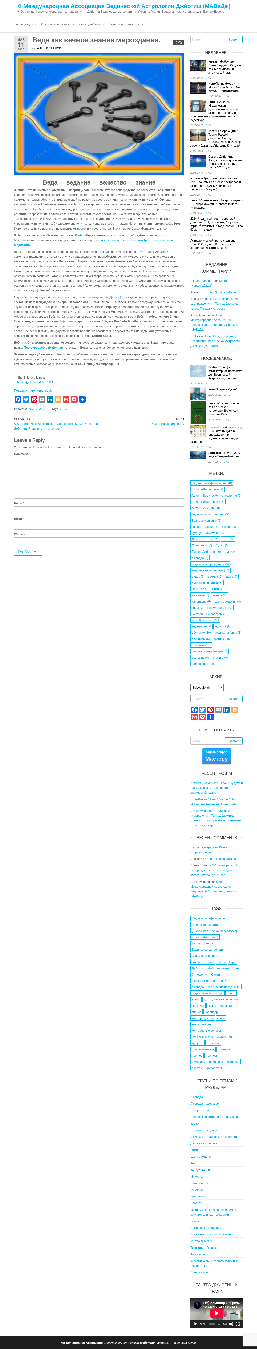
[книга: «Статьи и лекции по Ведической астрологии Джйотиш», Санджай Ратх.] (198, 412)
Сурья (222, 545)
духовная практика (207, 582)
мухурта (223, 626)
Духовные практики (203, 1143)
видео (198, 576)
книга (197, 607)
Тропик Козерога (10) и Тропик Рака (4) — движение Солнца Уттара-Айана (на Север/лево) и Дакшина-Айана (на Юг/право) (215, 138)
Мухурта (196, 1176)
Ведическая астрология (211, 514)
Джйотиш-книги (205, 539)
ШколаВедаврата (202, 280)
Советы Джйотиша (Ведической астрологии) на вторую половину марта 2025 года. (225, 161)
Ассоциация (24, 24)
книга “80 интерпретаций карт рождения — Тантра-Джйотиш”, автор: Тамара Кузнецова (216, 203)
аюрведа (200, 558)
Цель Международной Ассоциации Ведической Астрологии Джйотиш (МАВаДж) (215, 341)
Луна (228, 539)
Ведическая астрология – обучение (214, 1116)
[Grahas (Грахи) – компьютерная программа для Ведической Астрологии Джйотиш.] (198, 371)
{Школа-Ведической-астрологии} (216, 495)
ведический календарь (210, 570)
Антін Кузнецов (49, 48)
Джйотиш (215, 533)
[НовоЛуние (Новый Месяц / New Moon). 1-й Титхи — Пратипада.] (198, 87)
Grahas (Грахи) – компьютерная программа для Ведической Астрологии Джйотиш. (225, 372)
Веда (63, 409)
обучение (201, 632)
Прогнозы (197, 1203)
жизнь (219, 589)
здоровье (200, 595)
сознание (200, 657)
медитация (201, 626)
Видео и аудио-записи (124, 24)
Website (19, 534)
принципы (201, 639)
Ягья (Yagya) (199, 1272)
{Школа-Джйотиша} (208, 501)
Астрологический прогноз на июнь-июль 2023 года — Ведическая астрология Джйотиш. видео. (213, 244)
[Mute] (231, 1324)
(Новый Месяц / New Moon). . (224, 87)
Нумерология (199, 1183)
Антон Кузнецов (206, 508)
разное (195, 1221)
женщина (200, 589)
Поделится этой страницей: (33, 390)
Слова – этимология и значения (212, 1234)
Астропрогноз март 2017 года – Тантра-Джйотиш (224, 454)
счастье (220, 657)
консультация (219, 607)
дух (231, 576)
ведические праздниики (210, 564)
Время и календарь (203, 1130)
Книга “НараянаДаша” (222, 292)
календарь (201, 601)
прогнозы (201, 645)
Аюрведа (196, 1097)
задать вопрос (216, 756)
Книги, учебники (90, 24)
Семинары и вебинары (206, 1227)
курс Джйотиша (205, 620)
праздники (197, 1196)
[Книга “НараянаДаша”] (198, 393)
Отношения (202, 545)
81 (207, 383)
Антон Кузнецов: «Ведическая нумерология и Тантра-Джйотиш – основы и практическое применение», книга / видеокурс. (214, 110)
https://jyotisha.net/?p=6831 (35, 382)
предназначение (227, 632)
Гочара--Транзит (205, 526)
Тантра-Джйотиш (206, 551)
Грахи (229, 526)
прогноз (221, 639)
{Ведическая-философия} (212, 483)
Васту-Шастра (200, 1110)
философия (203, 663)
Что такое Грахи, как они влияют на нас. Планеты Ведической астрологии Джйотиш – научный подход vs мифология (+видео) (215, 183)
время (215, 576)
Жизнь (194, 1150)
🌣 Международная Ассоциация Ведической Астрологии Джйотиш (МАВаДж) (123, 6)
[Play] (196, 1324)
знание (219, 595)
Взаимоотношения (206, 520)
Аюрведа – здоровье (204, 1103)
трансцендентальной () (91, 297)
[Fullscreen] (238, 1324)
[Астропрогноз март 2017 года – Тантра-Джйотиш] (198, 454)
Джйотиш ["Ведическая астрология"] (215, 1136)
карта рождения (227, 601)
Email (19, 518)
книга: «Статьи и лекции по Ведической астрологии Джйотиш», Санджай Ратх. (224, 408)
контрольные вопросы (210, 614)
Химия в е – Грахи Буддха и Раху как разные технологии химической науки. (224, 66)
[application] (216, 1313)
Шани (230, 551)
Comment (22, 454)
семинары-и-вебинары (209, 651)
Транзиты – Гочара (203, 1247)
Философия (37, 409)
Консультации (200, 1170)
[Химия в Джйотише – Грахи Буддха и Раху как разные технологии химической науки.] (198, 65)
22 (225, 394)
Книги (194, 1163)
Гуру (197, 533)
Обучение (197, 1189)
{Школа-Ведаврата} (207, 489)
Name (19, 503)
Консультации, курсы (55, 24)
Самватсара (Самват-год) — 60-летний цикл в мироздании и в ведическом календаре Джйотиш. (216, 434)
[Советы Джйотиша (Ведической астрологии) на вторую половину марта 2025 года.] (198, 160)
